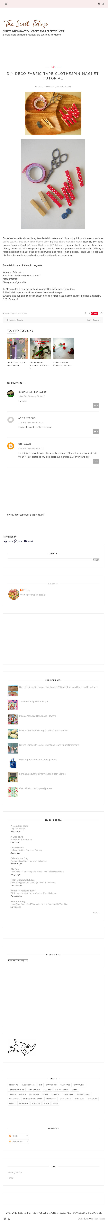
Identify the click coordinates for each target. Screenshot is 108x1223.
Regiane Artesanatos (32, 392)
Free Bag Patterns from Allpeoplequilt (38, 759)
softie (46, 1103)
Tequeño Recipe (18, 828)
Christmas (13, 1085)
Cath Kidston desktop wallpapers (35, 788)
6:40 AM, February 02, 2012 (30, 448)
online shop (51, 1099)
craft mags (65, 1085)
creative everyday (16, 1089)
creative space (34, 1089)
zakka (55, 1103)
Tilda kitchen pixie (39, 242)
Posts (14, 1136)
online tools (65, 1099)
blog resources (28, 1085)
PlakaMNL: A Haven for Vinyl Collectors (29, 861)
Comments (16, 1141)
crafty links (79, 1085)
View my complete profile (32, 595)
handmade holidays (17, 1094)
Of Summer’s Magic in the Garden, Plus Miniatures (34, 893)
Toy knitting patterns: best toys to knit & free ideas (33, 882)
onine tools (14, 1099)
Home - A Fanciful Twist (23, 890)
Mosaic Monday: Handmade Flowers (37, 716)
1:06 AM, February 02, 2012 (30, 422)
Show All (96, 913)
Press (10, 1178)
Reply (96, 405)
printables (92, 1099)
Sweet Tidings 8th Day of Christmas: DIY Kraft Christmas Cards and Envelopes (58, 687)
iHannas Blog (18, 901)
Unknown (24, 444)
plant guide (79, 1099)
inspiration (34, 1094)
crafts (53, 67)
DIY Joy (15, 869)
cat (40, 1085)
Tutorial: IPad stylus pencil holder (16, 363)
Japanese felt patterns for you (34, 701)
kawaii (45, 1094)
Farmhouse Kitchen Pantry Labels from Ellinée (42, 774)
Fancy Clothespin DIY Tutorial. (47, 245)
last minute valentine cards (68, 242)
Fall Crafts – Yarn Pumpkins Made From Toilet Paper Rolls (37, 871)
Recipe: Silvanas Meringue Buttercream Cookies (43, 730)
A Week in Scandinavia (21, 839)
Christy (41, 86)
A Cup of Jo (17, 837)
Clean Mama (17, 847)
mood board (68, 1094)
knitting (55, 1094)
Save (95, 313)
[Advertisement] (54, 57)
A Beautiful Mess (19, 826)
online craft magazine (32, 1099)
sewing (12, 1103)
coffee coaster (10, 242)
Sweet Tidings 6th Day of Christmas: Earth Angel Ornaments (49, 745)
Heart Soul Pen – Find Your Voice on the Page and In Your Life (39, 904)
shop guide (23, 1103)
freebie (74, 1089)
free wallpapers (61, 1089)
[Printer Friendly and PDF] (18, 543)
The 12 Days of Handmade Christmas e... (40, 365)
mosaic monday (83, 1094)
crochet (47, 1089)
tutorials (22, 314)
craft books (51, 1085)
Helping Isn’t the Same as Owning (26, 850)
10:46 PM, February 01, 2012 (31, 396)
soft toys (36, 1103)
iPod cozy (24, 242)
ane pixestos (26, 418)
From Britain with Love (23, 880)
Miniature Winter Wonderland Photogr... (63, 363)
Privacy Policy (15, 1172)
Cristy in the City (19, 858)
